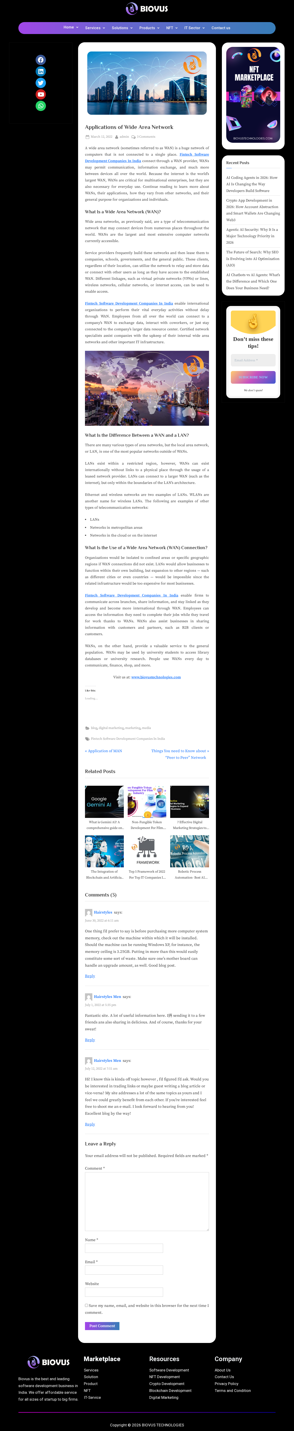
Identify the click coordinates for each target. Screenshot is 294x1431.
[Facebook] (41, 60)
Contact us (221, 28)
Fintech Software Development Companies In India (129, 303)
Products (147, 28)
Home (69, 27)
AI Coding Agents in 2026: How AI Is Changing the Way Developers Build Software (251, 184)
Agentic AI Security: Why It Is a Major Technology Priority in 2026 (252, 236)
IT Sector (192, 28)
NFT (169, 28)
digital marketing (111, 728)
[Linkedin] (41, 71)
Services (93, 28)
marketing (132, 728)
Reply (90, 976)
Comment (95, 1168)
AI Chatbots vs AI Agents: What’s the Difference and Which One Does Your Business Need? (253, 281)
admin (124, 136)
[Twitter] (41, 83)
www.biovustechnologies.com (156, 677)
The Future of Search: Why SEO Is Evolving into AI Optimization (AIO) (253, 259)
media (146, 728)
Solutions (120, 28)
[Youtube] (41, 94)
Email (91, 1262)
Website (92, 1283)
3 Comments (146, 136)
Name (91, 1239)
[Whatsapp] (41, 106)
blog (94, 728)
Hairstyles (103, 912)
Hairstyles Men (107, 996)
